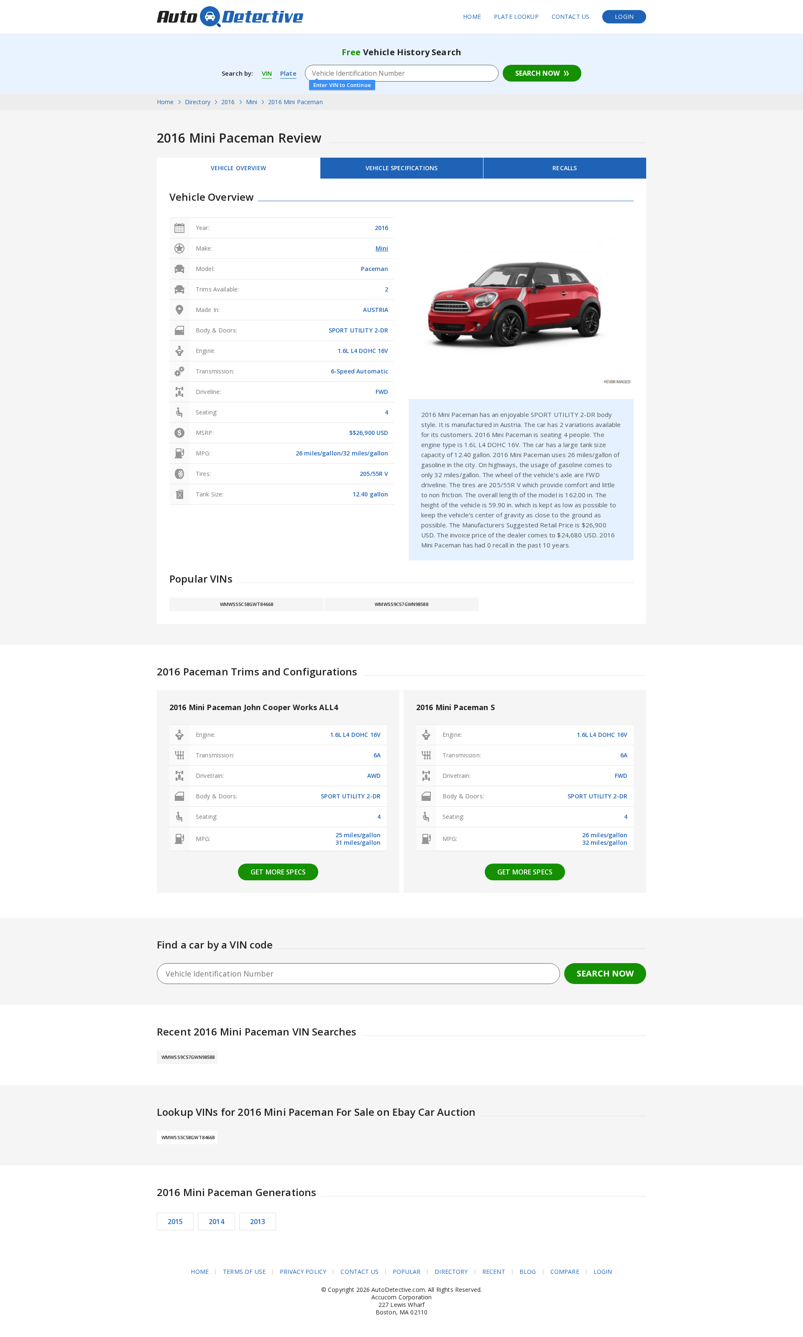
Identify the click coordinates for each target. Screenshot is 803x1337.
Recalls (564, 168)
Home (472, 16)
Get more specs (278, 872)
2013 (258, 1221)
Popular (406, 1272)
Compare (564, 1272)
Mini (382, 248)
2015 (175, 1221)
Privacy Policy (303, 1272)
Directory (451, 1272)
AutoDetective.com (230, 16)
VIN (267, 73)
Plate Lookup (516, 16)
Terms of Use (244, 1272)
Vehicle (401, 168)
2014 (216, 1221)
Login (624, 16)
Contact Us (571, 16)
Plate (288, 73)
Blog (527, 1272)
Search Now (537, 73)
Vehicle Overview (238, 168)
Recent (493, 1272)
